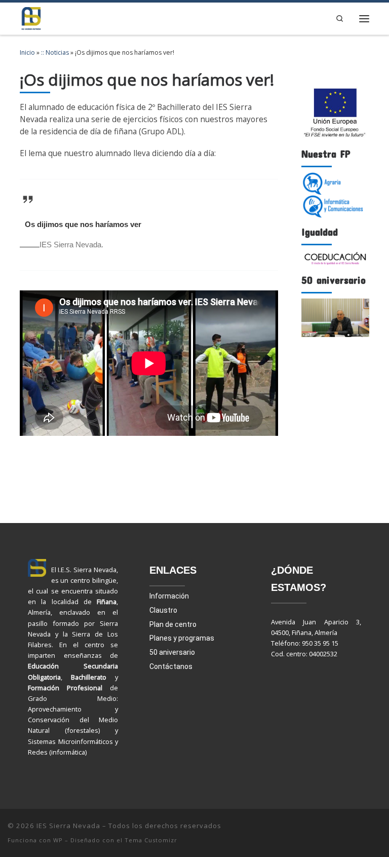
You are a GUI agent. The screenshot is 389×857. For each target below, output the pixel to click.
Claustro (163, 610)
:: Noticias (55, 52)
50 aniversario (172, 652)
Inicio (27, 52)
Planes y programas (181, 638)
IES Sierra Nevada (68, 825)
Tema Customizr (151, 840)
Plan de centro (173, 624)
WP (58, 840)
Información (169, 596)
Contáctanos (170, 666)
